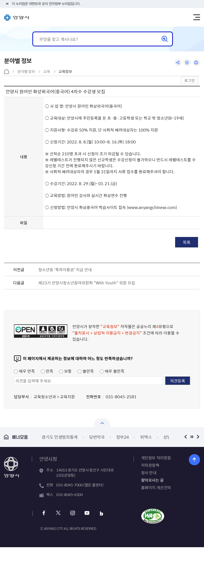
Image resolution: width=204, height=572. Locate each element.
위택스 (146, 437)
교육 (46, 71)
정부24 (122, 437)
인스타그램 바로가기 (72, 513)
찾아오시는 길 (152, 480)
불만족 (88, 371)
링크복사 (187, 62)
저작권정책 (150, 465)
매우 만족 (26, 371)
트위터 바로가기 (58, 513)
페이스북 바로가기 (44, 513)
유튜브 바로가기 (87, 513)
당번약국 (97, 437)
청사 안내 (148, 472)
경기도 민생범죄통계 (60, 437)
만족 (49, 371)
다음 (198, 437)
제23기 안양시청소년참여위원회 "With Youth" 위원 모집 (86, 283)
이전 (186, 437)
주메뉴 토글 (196, 17)
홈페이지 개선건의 (156, 487)
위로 (194, 459)
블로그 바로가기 (101, 513)
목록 (186, 242)
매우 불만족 (114, 371)
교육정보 (65, 71)
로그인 (189, 80)
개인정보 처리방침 (156, 458)
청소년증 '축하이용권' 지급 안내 (65, 269)
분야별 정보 (26, 71)
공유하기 (178, 62)
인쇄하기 (196, 62)
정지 (192, 437)
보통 (67, 371)
